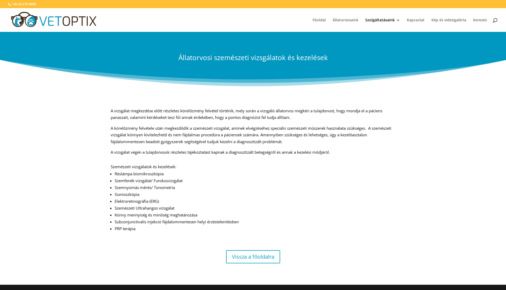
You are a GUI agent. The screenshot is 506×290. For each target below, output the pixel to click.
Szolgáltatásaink (380, 20)
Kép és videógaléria (448, 20)
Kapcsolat (416, 20)
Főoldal (319, 20)
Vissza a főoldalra (253, 256)
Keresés (480, 20)
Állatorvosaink (345, 20)
